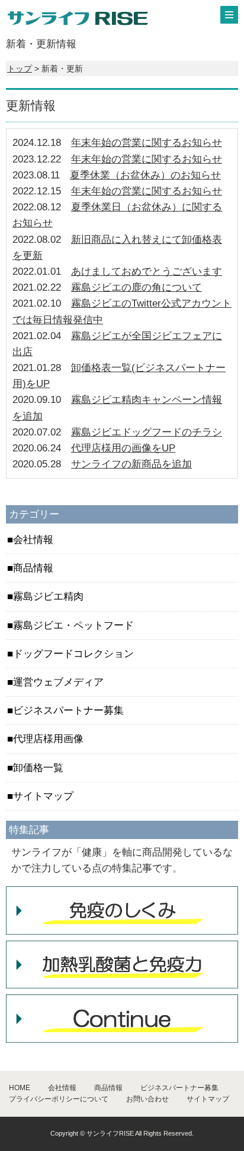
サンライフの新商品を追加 (131, 464)
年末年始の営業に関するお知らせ (146, 142)
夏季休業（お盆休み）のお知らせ (145, 175)
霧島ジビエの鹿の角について (136, 287)
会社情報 (33, 539)
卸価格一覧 (38, 767)
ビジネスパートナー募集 (68, 710)
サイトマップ (43, 796)
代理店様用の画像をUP (123, 448)
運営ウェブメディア (58, 682)
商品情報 (33, 568)
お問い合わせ (147, 1099)
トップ (19, 68)
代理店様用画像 (48, 738)
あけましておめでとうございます (146, 271)
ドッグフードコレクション (73, 653)
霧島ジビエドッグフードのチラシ (146, 432)
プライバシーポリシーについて (58, 1099)
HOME (19, 1088)
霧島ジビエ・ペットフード (73, 625)
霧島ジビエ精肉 (48, 596)
